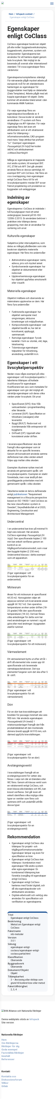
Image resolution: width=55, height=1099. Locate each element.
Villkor (5, 1083)
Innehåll (5, 1056)
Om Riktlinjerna (9, 1043)
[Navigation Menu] (52, 3)
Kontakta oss (8, 1076)
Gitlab (4, 1086)
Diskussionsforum (11, 1079)
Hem (11, 14)
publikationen (20, 494)
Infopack (34, 1019)
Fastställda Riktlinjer (12, 1052)
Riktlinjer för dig (10, 1046)
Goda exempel (9, 1049)
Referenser (8, 1059)
